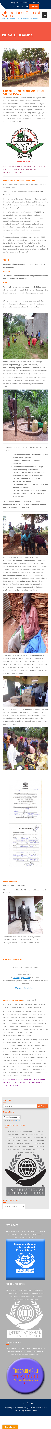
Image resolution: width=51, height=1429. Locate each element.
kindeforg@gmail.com (21, 978)
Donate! (34, 6)
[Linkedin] (18, 6)
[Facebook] (14, 6)
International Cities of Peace (21, 14)
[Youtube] (27, 6)
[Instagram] (23, 6)
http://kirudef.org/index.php (25, 988)
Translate (18, 1120)
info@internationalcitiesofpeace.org (25, 2)
